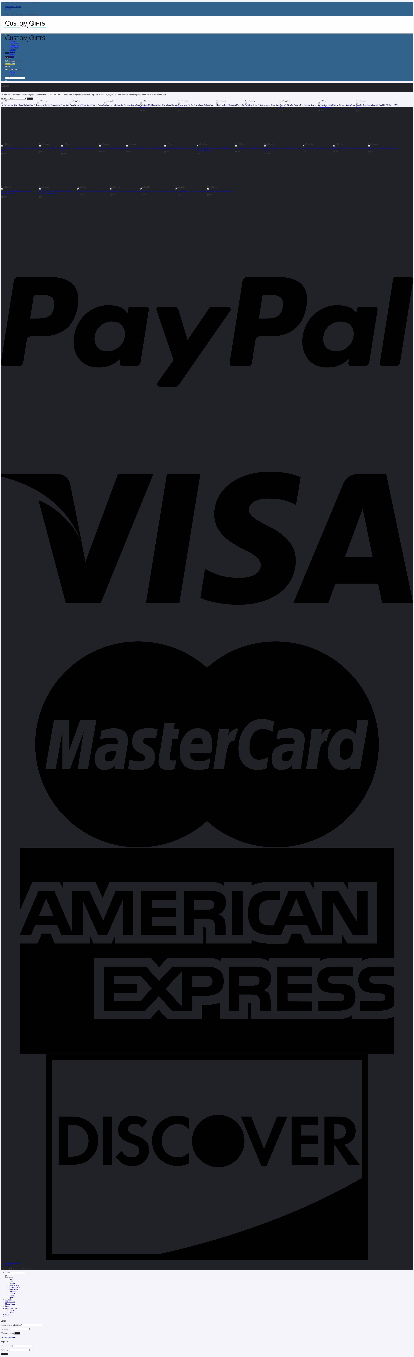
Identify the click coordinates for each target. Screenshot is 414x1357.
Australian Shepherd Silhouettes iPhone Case (180, 148)
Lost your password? (8, 1337)
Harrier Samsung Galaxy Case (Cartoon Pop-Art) (19, 105)
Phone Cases (10, 64)
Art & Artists (14, 43)
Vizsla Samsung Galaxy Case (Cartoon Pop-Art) (87, 105)
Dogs (11, 37)
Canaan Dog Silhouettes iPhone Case (112, 148)
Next (396, 104)
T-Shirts (8, 58)
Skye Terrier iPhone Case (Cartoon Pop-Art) (93, 191)
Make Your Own (11, 69)
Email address (6, 1346)
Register (4, 1354)
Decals (7, 66)
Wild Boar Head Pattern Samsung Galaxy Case (262, 105)
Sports (11, 56)
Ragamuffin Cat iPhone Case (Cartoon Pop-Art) (158, 191)
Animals (12, 41)
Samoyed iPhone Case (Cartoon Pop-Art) (318, 148)
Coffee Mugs (10, 61)
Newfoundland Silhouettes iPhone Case (230, 105)
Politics (12, 52)
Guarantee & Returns (13, 7)
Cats (11, 39)
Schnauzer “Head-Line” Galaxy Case (220, 191)
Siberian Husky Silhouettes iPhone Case (382, 148)
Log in (17, 1333)
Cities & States (14, 45)
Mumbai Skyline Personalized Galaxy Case (191, 191)
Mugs (11, 74)
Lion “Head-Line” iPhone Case (50, 148)
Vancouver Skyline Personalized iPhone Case (53, 105)
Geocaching (13, 48)
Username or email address (11, 1325)
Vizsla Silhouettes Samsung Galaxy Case (249, 148)
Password (5, 1329)
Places (11, 54)
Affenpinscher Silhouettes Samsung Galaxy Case (122, 105)
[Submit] (6, 80)
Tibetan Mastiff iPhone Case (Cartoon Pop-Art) (350, 148)
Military (12, 50)
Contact (8, 9)
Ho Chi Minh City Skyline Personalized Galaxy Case (145, 148)
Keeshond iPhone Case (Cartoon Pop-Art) (125, 191)
